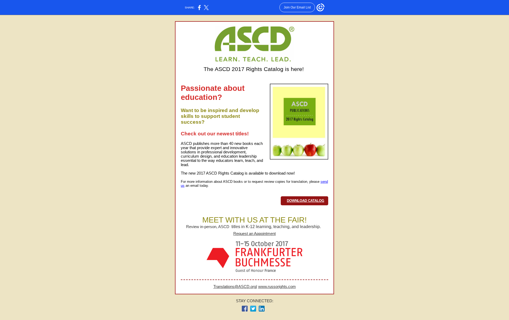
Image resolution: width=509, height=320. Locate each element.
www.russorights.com (277, 287)
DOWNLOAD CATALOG (305, 201)
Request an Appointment (254, 234)
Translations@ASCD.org (234, 287)
